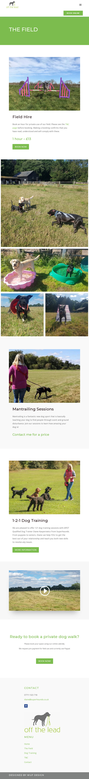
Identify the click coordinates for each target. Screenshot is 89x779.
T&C (26, 757)
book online (73, 13)
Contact (28, 762)
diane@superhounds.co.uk (36, 699)
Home (27, 744)
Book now (21, 146)
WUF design (35, 775)
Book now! (44, 661)
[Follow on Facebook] (26, 706)
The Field (28, 748)
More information (25, 549)
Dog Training (30, 753)
